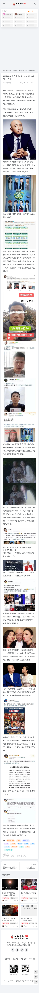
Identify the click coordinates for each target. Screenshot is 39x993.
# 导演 (6, 844)
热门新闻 (8, 70)
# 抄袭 (26, 844)
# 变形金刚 (12, 923)
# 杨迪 (32, 844)
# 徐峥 (20, 844)
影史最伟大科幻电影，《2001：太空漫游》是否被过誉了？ (9, 895)
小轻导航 (17, 981)
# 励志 (30, 898)
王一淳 (18, 737)
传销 (17, 116)
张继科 (18, 90)
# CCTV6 (31, 923)
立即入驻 (33, 11)
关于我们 (32, 959)
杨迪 (6, 171)
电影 (31, 109)
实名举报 (17, 94)
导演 (12, 737)
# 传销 (18, 840)
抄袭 (16, 112)
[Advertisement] (19, 48)
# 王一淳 (6, 847)
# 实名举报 (26, 840)
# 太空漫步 (12, 898)
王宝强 (30, 168)
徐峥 (5, 94)
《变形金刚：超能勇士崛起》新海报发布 (9, 919)
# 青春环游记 (8, 850)
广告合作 (24, 959)
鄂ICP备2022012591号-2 (27, 981)
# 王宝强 (14, 847)
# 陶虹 (27, 847)
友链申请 (7, 959)
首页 (4, 70)
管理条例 (15, 959)
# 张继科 (13, 844)
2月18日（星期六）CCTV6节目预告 (27, 919)
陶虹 (14, 261)
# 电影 (21, 847)
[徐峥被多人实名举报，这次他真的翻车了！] (19, 139)
